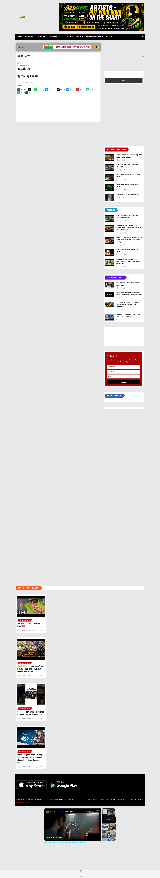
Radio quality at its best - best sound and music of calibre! (72, 811)
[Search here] (143, 36)
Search (123, 80)
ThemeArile (28, 802)
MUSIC (79, 36)
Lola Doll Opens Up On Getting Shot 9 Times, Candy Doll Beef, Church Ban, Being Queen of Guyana (30, 758)
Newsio (18, 802)
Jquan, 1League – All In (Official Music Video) (128, 176)
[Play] (109, 827)
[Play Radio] (96, 47)
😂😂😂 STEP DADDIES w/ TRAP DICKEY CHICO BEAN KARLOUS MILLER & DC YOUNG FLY (30, 669)
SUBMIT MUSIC (42, 36)
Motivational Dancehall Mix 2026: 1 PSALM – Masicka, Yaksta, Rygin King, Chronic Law (128, 261)
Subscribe (124, 382)
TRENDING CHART (56, 36)
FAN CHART (69, 36)
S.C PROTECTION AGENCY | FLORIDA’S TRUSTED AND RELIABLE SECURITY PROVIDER (127, 304)
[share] (97, 810)
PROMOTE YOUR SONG (94, 36)
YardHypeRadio (26, 630)
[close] (81, 871)
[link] (47, 811)
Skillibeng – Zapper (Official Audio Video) (127, 185)
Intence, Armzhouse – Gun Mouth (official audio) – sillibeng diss (129, 156)
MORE (108, 36)
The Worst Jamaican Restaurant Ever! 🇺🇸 (30, 625)
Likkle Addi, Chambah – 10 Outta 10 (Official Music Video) (127, 166)
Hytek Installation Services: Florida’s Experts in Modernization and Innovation (129, 294)
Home (20, 36)
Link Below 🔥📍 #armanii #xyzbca (127, 194)
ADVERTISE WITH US (137, 800)
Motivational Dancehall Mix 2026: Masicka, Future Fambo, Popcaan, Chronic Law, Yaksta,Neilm (129, 227)
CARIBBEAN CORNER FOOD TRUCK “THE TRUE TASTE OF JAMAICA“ (128, 315)
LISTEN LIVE (29, 36)
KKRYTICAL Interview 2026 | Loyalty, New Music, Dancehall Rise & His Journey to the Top (129, 239)
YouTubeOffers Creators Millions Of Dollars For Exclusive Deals (30, 713)
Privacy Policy (122, 800)
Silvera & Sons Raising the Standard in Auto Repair (128, 284)
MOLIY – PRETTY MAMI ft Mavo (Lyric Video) (128, 250)
